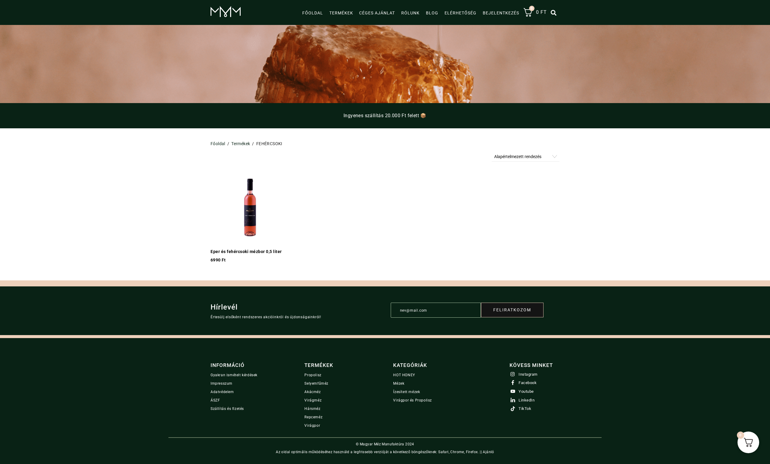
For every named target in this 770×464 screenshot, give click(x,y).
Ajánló (488, 452)
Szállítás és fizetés (227, 409)
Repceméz (313, 417)
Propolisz (312, 375)
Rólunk (410, 13)
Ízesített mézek (406, 392)
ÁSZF (215, 400)
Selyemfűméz (316, 383)
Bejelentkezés (501, 13)
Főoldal (312, 13)
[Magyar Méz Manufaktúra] (226, 15)
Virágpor (312, 425)
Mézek (398, 383)
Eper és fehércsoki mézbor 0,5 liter (246, 251)
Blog (432, 13)
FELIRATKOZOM (512, 309)
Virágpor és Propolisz (412, 400)
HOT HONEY (404, 375)
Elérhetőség (460, 13)
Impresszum (222, 383)
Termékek (341, 13)
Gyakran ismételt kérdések (234, 375)
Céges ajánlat (377, 13)
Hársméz (312, 409)
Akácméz (312, 392)
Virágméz (313, 400)
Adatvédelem (222, 392)
